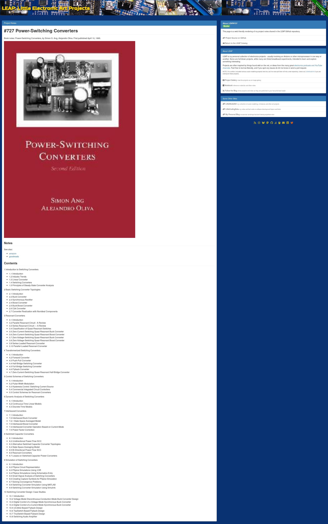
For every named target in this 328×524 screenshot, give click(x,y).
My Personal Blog (249, 114)
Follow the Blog (255, 90)
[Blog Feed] (255, 123)
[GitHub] (271, 123)
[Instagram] (259, 123)
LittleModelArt (309, 71)
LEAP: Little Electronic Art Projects (46, 7)
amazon (12, 253)
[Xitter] (291, 123)
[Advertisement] (273, 143)
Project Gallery (242, 80)
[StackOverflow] (275, 123)
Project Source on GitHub (235, 38)
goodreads (14, 256)
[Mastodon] (267, 123)
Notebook (240, 85)
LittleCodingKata (253, 109)
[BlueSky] (263, 123)
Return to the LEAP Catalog (235, 43)
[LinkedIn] (287, 123)
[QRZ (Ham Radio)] (279, 123)
